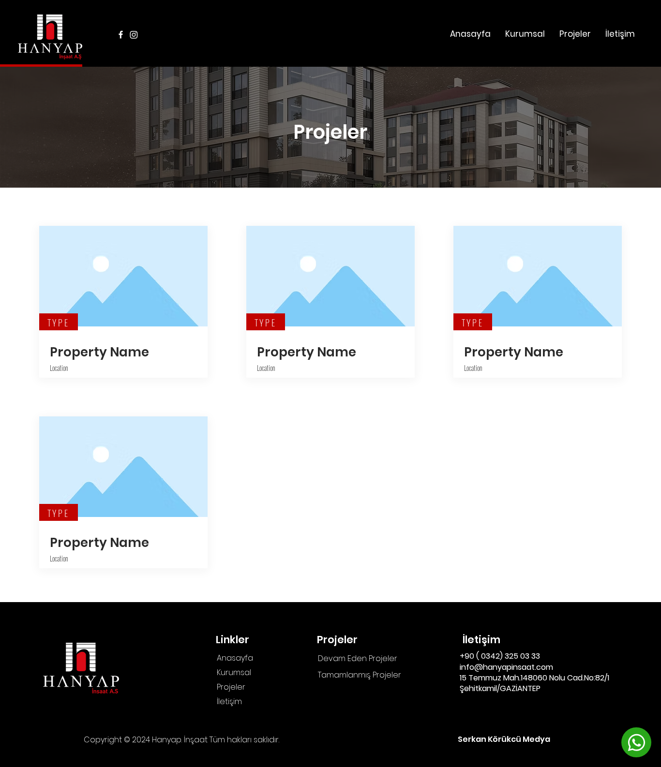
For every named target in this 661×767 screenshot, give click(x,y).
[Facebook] (121, 35)
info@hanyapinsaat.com (506, 667)
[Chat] (636, 742)
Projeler (231, 687)
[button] (575, 34)
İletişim (229, 701)
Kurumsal (234, 672)
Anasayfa (235, 658)
